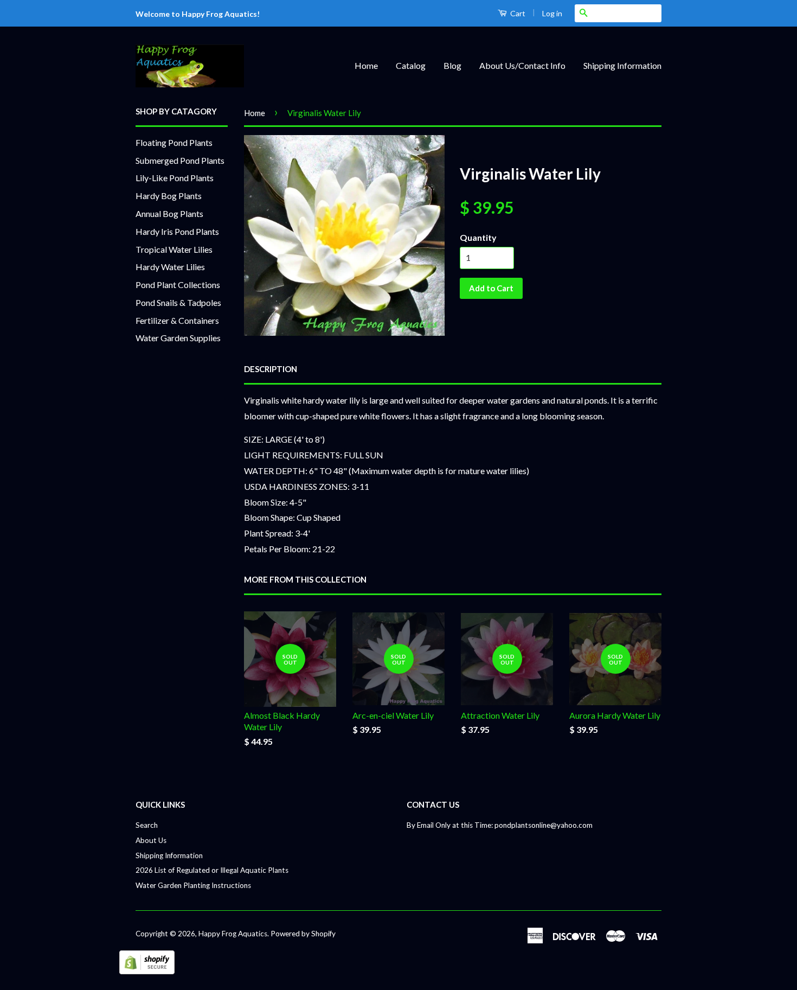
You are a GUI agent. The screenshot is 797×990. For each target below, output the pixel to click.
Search (147, 825)
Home (366, 65)
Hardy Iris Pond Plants (177, 231)
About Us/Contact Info (522, 65)
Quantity (478, 237)
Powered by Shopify (303, 933)
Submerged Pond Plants (180, 160)
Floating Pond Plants (174, 142)
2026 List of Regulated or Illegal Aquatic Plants (212, 870)
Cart (517, 13)
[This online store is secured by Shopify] (147, 971)
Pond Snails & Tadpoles (178, 302)
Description (270, 369)
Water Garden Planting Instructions (193, 885)
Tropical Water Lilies (174, 249)
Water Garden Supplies (178, 338)
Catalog (411, 65)
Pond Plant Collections (178, 284)
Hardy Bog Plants (169, 195)
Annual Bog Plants (169, 213)
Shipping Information (622, 65)
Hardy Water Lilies (170, 266)
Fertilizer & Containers (177, 320)
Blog (452, 65)
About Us (151, 840)
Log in (552, 13)
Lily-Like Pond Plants (175, 178)
